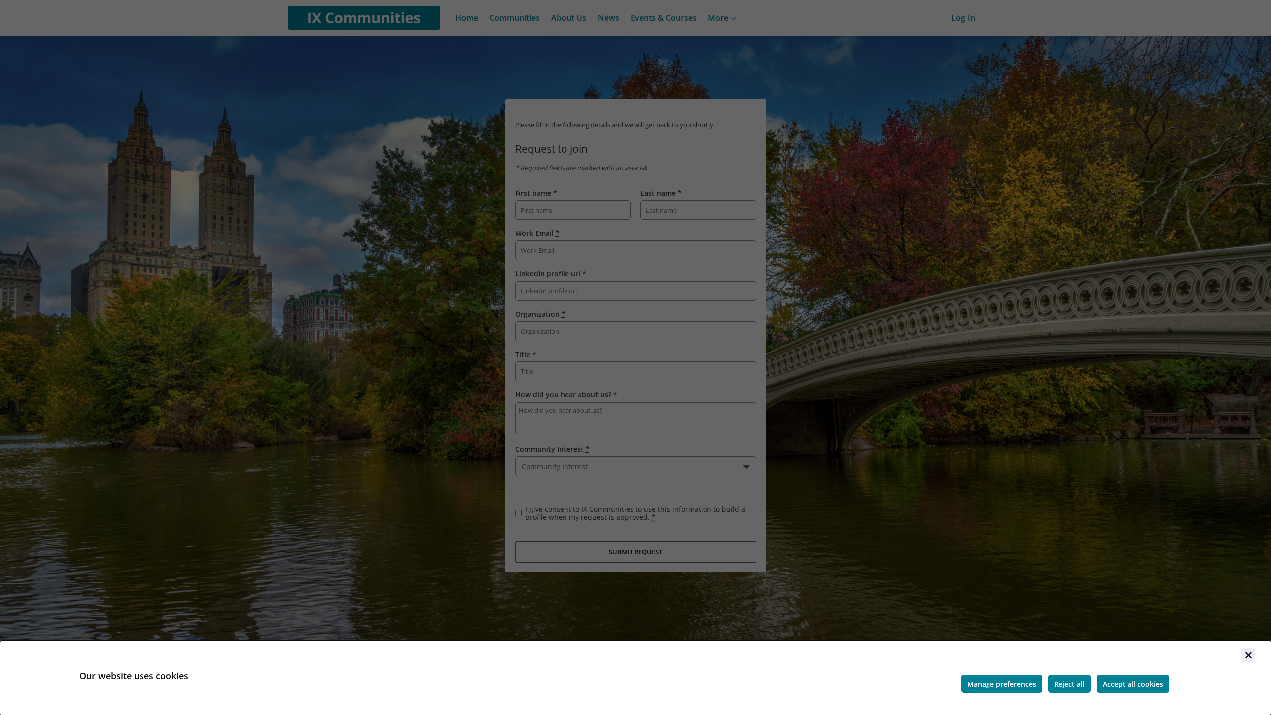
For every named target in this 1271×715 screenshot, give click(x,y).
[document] (635, 678)
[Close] (1248, 655)
